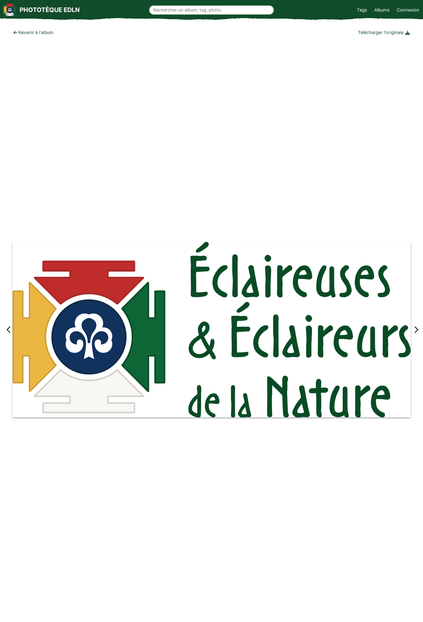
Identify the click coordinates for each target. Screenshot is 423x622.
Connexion (408, 9)
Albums (381, 9)
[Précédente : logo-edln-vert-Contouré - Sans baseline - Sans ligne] (9, 329)
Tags (362, 9)
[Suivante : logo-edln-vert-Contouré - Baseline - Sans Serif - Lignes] (416, 329)
